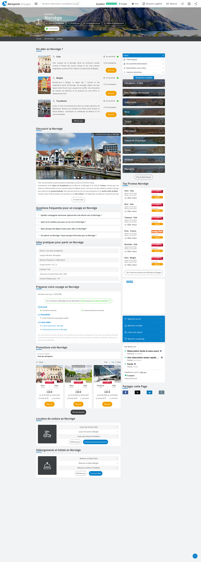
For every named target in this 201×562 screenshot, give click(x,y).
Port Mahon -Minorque (136, 92)
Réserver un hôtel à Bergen (89, 463)
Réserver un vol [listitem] (134, 319)
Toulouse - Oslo (130, 218)
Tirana (127, 121)
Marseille (129, 169)
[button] (55, 23)
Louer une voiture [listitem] (135, 332)
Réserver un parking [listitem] (136, 339)
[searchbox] (60, 4)
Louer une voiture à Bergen (89, 432)
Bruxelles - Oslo (130, 244)
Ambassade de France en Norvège (54, 329)
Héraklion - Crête (133, 83)
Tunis (127, 150)
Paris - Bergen (130, 258)
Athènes (128, 159)
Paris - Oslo (129, 191)
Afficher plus (78, 121)
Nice (126, 111)
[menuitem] (16, 3)
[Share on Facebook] (125, 392)
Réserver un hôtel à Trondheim (88, 468)
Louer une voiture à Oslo (89, 427)
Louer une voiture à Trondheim (88, 436)
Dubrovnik (130, 102)
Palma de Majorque (135, 140)
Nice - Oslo (129, 204)
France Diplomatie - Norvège (52, 326)
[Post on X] (137, 392)
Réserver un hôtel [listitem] (135, 326)
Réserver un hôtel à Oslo (89, 458)
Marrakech (130, 130)
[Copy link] (161, 392)
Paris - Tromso (130, 231)
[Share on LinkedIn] (149, 392)
